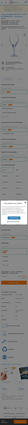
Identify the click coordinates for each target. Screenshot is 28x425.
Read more (4, 214)
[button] (14, 222)
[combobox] (25, 202)
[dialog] (14, 213)
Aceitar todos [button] (14, 218)
